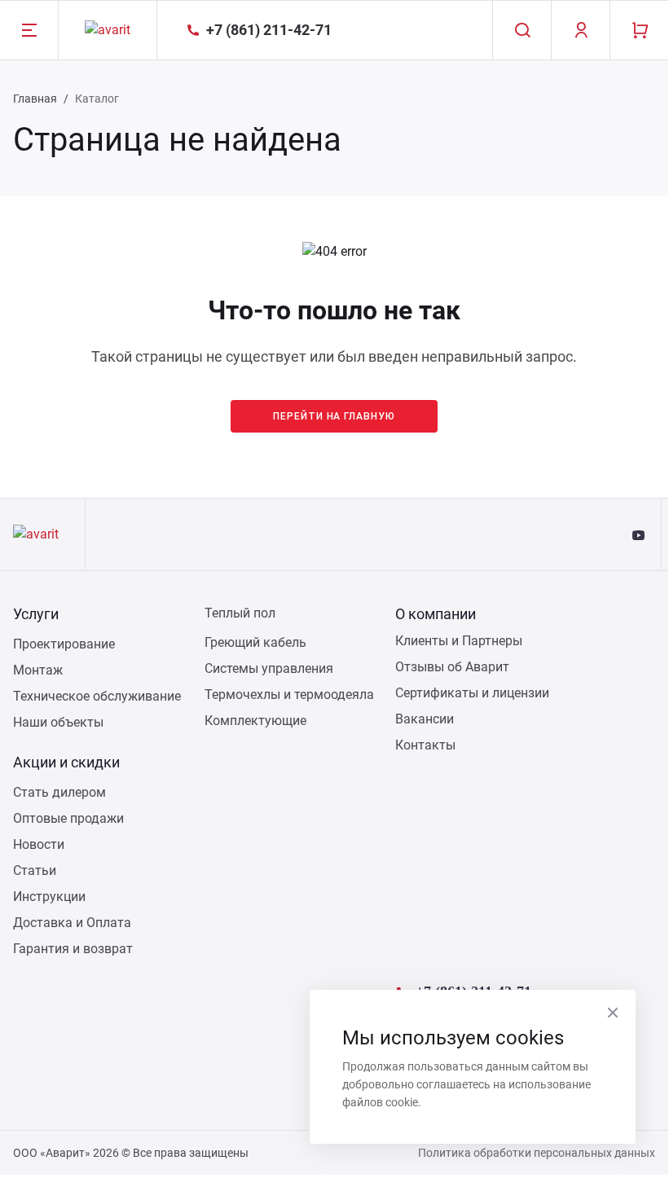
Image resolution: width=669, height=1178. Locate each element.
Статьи (34, 870)
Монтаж (38, 670)
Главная (35, 98)
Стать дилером (59, 792)
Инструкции (49, 896)
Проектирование (64, 644)
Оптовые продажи (68, 818)
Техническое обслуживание (97, 696)
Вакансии (424, 719)
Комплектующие (255, 720)
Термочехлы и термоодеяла (289, 694)
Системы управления (269, 668)
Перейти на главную (334, 416)
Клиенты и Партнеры (458, 640)
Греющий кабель (255, 642)
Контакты (425, 745)
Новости (38, 844)
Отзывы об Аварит (452, 667)
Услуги (36, 613)
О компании (435, 613)
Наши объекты (58, 722)
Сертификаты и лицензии (472, 693)
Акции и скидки (66, 762)
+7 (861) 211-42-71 (473, 989)
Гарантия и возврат (73, 948)
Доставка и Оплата (72, 922)
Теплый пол (240, 613)
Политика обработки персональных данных (536, 1152)
